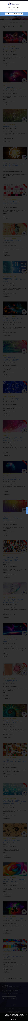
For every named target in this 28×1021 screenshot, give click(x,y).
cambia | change (18, 13)
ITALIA (9, 13)
